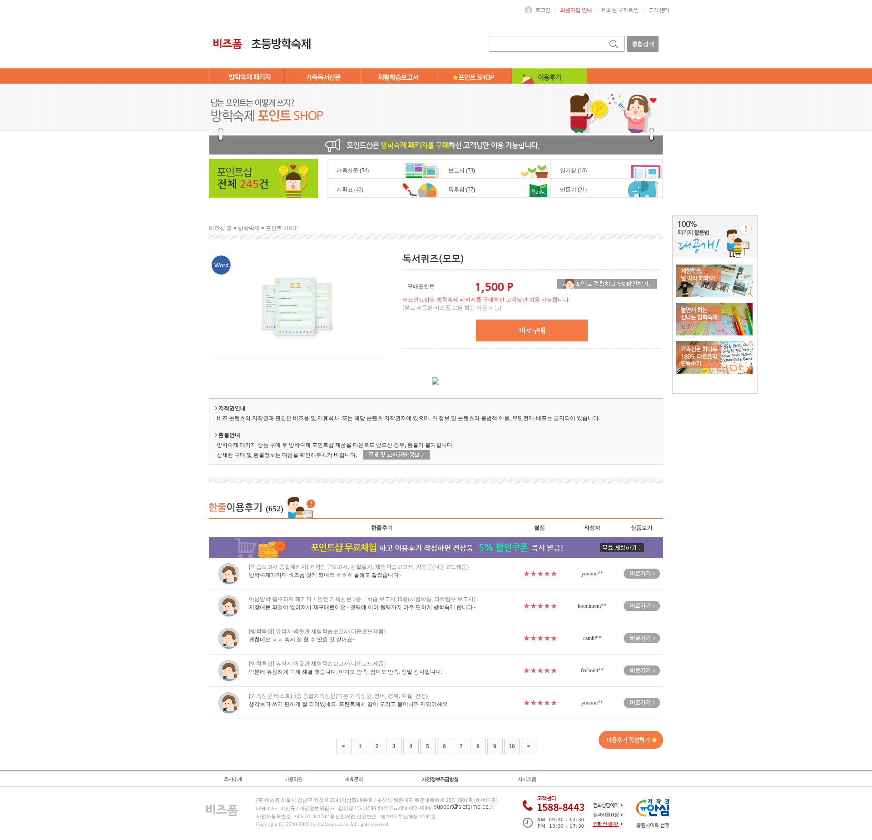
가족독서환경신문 (322, 77)
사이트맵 (527, 779)
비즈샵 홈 (220, 228)
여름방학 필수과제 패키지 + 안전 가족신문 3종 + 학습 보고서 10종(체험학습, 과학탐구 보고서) (362, 599)
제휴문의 (354, 779)
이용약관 (293, 779)
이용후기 (549, 77)
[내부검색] (614, 43)
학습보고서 (398, 77)
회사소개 (233, 779)
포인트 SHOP (282, 228)
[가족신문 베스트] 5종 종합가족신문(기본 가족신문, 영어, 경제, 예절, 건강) (338, 696)
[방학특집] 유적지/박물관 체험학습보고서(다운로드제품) (317, 631)
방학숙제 (249, 228)
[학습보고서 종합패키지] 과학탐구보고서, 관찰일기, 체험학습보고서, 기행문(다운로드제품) (359, 567)
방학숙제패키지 (247, 77)
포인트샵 (474, 77)
